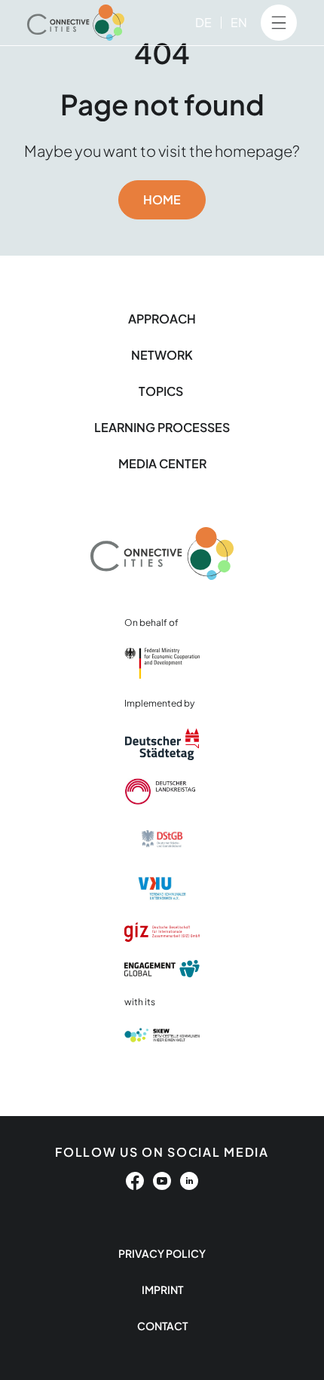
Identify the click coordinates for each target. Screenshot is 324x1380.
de (203, 22)
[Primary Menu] (279, 23)
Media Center (162, 463)
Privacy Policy (162, 1253)
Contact (162, 1325)
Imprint (162, 1289)
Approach (162, 319)
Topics (162, 391)
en (239, 22)
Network (162, 355)
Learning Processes (162, 427)
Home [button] (162, 199)
